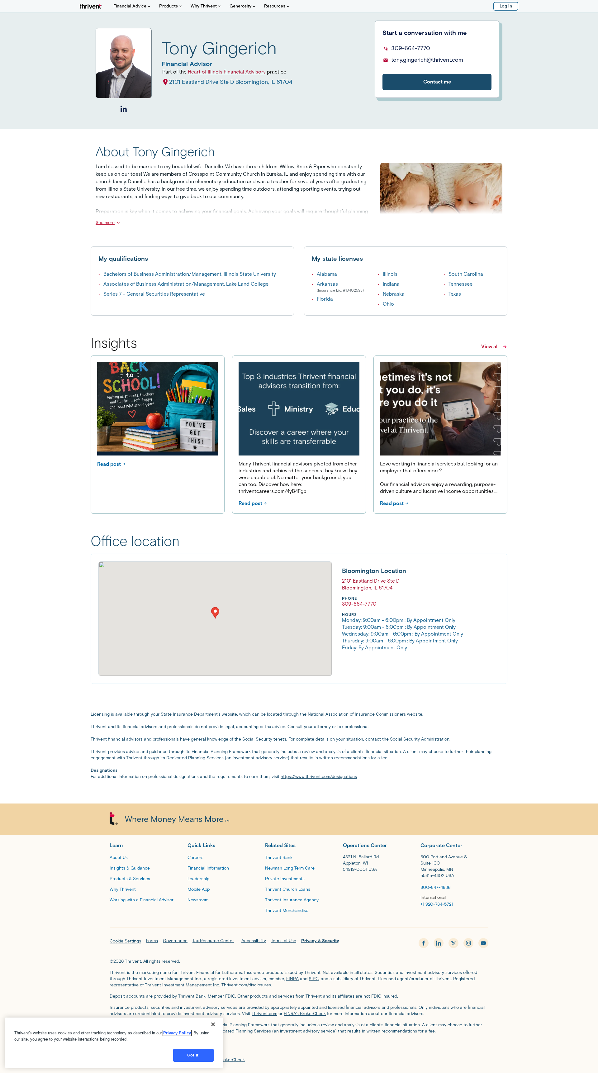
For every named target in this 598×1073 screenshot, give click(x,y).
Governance (175, 940)
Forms (152, 940)
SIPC (314, 978)
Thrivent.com (264, 1013)
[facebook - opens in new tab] (423, 943)
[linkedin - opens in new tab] (438, 943)
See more (105, 222)
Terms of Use (283, 940)
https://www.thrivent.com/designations (319, 776)
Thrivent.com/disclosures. (246, 985)
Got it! (193, 1055)
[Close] (213, 1024)
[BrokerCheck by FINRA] (299, 1047)
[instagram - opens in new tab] (468, 943)
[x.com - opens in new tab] (453, 943)
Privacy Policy (177, 1033)
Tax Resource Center (213, 940)
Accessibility (253, 940)
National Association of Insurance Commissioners (357, 714)
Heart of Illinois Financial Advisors (227, 72)
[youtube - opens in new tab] (483, 943)
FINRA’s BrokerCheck (305, 1013)
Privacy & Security (320, 940)
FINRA (292, 978)
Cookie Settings (125, 941)
